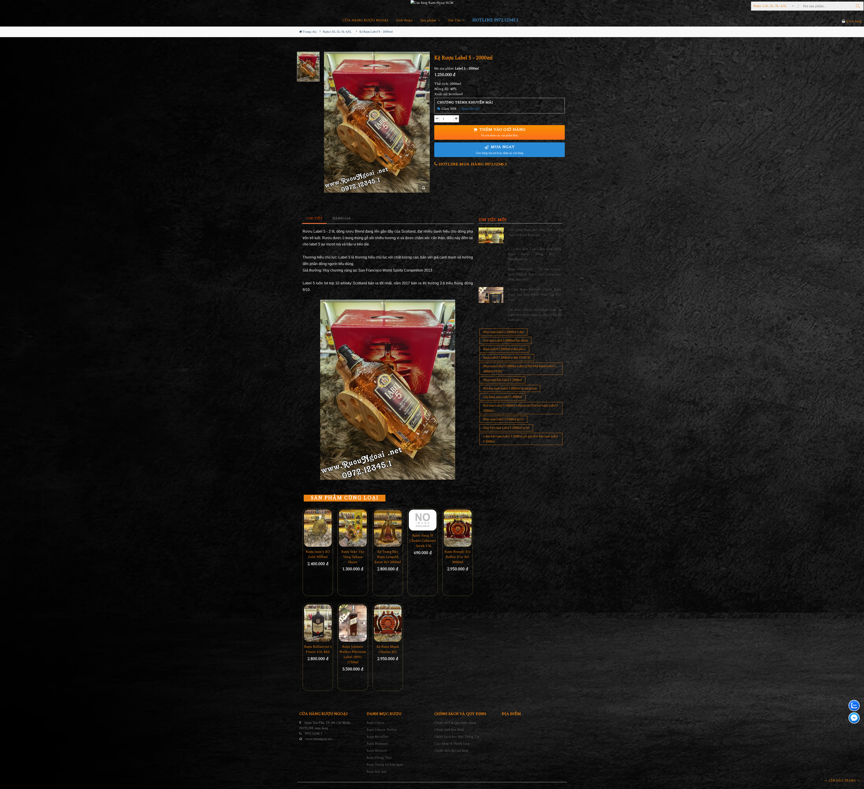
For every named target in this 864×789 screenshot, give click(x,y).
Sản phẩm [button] (428, 20)
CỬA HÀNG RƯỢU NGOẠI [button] (365, 20)
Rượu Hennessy (377, 743)
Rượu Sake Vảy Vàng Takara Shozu (352, 557)
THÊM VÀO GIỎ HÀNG (502, 132)
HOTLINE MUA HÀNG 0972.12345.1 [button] (472, 164)
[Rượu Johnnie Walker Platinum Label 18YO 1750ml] (353, 623)
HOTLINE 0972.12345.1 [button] (495, 20)
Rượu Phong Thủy (379, 757)
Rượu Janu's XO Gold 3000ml (318, 554)
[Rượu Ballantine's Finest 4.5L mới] (318, 623)
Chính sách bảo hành (449, 729)
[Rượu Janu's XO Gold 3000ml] (318, 528)
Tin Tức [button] (455, 20)
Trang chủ (309, 31)
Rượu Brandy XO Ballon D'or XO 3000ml (457, 557)
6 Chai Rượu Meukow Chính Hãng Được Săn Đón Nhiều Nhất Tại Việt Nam (534, 294)
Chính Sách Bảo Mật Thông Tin (456, 736)
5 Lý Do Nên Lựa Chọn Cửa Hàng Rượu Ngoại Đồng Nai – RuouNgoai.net (534, 254)
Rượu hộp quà (377, 771)
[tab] (314, 218)
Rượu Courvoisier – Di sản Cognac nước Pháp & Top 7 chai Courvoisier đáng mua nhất (534, 274)
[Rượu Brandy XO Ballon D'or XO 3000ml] (457, 528)
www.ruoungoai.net (319, 739)
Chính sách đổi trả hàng (451, 750)
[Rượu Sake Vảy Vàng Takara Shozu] (353, 528)
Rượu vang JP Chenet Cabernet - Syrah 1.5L (422, 540)
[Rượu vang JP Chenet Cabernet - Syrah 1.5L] (422, 520)
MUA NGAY (499, 149)
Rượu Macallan (377, 736)
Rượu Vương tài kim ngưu (385, 764)
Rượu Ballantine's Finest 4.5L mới (318, 649)
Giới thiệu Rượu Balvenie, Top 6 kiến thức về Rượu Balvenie (535, 232)
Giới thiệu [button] (404, 20)
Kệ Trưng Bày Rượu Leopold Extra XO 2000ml (388, 557)
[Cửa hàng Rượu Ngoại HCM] (432, 2)
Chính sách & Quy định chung (455, 722)
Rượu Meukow (377, 750)
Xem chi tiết (470, 108)
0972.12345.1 (313, 733)
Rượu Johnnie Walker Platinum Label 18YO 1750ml (352, 654)
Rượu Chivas (375, 722)
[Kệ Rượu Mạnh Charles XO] (388, 623)
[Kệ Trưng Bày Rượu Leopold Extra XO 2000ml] (388, 528)
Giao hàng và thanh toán (451, 743)
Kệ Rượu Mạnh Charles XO (388, 649)
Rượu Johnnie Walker (382, 729)
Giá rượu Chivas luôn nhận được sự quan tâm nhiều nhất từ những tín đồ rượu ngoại (534, 314)
